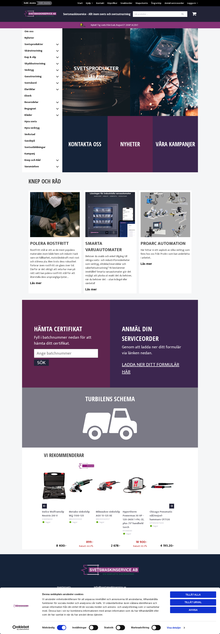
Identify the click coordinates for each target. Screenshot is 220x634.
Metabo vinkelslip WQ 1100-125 (79, 514)
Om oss (28, 31)
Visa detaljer (174, 627)
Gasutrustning (33, 76)
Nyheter (29, 38)
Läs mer (36, 283)
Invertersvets (64, 587)
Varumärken (31, 166)
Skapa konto (141, 3)
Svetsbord (30, 83)
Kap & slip (30, 57)
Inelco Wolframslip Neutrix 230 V (53, 514)
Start (80, 3)
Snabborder (126, 3)
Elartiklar (29, 89)
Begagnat (30, 108)
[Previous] (44, 506)
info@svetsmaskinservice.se (110, 587)
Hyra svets (30, 121)
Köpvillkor (112, 3)
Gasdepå (29, 141)
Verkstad (29, 134)
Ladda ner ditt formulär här (150, 368)
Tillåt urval (193, 602)
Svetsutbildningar (34, 147)
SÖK (41, 362)
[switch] (93, 627)
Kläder (28, 115)
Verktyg (29, 70)
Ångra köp (156, 3)
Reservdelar (31, 102)
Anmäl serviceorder (174, 3)
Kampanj (29, 154)
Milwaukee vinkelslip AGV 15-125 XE (108, 514)
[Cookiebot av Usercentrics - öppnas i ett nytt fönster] (21, 627)
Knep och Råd (32, 160)
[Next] (171, 506)
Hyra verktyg (32, 128)
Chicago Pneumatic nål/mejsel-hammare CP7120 (161, 516)
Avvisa (193, 610)
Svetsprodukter (33, 44)
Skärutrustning (33, 51)
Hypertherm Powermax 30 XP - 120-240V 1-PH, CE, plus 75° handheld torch (133, 519)
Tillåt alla (193, 594)
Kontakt (100, 3)
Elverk (28, 96)
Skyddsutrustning (34, 63)
